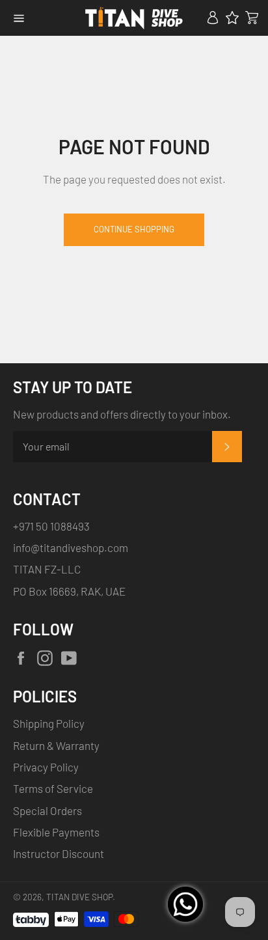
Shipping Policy (49, 723)
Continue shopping (134, 229)
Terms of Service (53, 788)
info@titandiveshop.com (70, 547)
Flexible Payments (56, 831)
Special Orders (47, 810)
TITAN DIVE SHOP (79, 896)
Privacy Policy (46, 766)
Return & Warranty (56, 745)
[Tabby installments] (31, 917)
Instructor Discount (58, 853)
